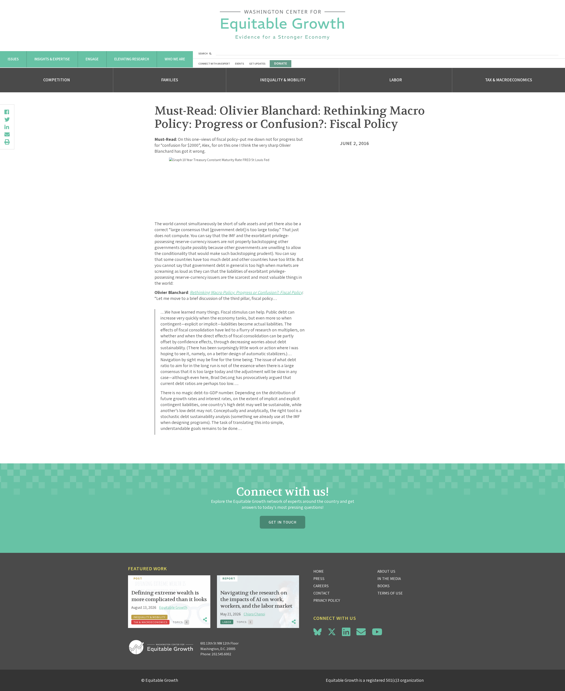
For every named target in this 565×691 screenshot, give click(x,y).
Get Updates (257, 63)
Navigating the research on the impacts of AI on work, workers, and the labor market (256, 599)
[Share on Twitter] (7, 119)
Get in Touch (282, 522)
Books (383, 585)
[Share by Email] (7, 134)
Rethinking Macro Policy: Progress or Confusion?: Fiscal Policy (246, 292)
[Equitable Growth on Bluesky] (317, 631)
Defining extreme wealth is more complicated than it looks (169, 596)
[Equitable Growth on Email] (361, 632)
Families (169, 79)
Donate (280, 63)
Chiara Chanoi (254, 614)
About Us (386, 571)
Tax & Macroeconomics (508, 79)
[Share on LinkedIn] (7, 126)
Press (318, 578)
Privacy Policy (326, 600)
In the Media (389, 578)
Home (318, 571)
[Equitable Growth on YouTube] (377, 632)
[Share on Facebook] (7, 111)
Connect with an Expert (214, 63)
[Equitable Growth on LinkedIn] (346, 632)
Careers (321, 585)
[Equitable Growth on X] (332, 631)
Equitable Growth (173, 607)
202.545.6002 (221, 654)
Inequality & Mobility (282, 79)
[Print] (7, 141)
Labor (395, 79)
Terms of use (390, 593)
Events (239, 63)
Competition (56, 79)
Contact (321, 593)
